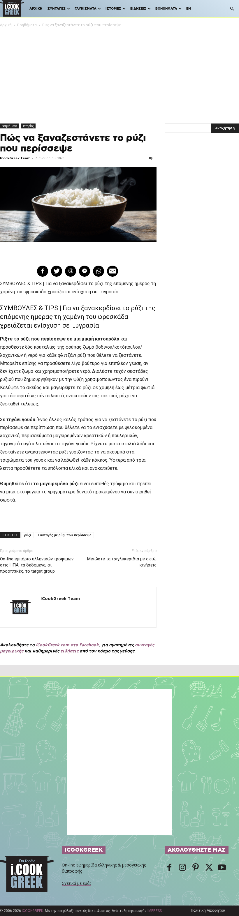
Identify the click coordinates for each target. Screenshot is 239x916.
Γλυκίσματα (85, 8)
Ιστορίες (113, 8)
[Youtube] (221, 868)
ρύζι (27, 535)
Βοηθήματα (166, 8)
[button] (232, 9)
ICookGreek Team (15, 158)
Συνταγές (57, 8)
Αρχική (35, 8)
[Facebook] (169, 868)
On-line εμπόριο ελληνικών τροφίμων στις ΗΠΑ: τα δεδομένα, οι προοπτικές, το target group (36, 565)
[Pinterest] (195, 868)
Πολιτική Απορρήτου (208, 910)
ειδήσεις (69, 651)
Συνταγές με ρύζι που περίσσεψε (64, 535)
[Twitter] (208, 868)
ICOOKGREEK (32, 911)
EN (188, 8)
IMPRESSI (155, 911)
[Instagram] (182, 868)
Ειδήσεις (138, 8)
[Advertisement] (119, 71)
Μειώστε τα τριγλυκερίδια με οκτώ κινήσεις (122, 562)
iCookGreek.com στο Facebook (67, 644)
